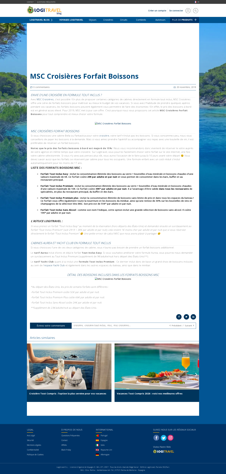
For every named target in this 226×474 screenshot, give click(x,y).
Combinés (141, 19)
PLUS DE (182, 19)
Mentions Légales (34, 445)
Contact (30, 2)
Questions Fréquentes (70, 435)
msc (109, 325)
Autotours (160, 19)
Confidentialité (33, 449)
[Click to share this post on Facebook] (179, 317)
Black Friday (66, 449)
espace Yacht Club (54, 265)
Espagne (104, 440)
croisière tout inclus (95, 325)
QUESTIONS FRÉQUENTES (46, 2)
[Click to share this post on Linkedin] (193, 317)
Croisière (44, 25)
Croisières (108, 19)
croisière (104, 135)
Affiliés (64, 445)
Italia (103, 445)
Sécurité (30, 440)
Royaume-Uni (106, 449)
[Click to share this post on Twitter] (186, 317)
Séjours (92, 19)
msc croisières (121, 325)
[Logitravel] (164, 451)
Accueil (33, 25)
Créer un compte (157, 10)
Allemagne (105, 454)
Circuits (123, 19)
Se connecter (176, 10)
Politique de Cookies (35, 454)
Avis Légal (31, 435)
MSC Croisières (45, 99)
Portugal (104, 435)
